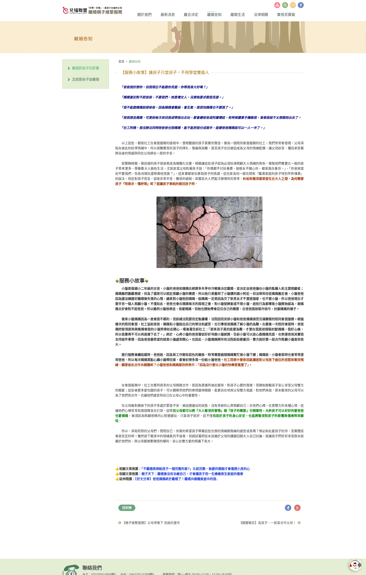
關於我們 (144, 15)
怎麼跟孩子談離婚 (85, 79)
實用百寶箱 (286, 15)
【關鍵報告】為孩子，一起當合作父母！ (268, 523)
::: (60, 4)
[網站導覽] (277, 5)
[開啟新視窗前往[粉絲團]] (301, 5)
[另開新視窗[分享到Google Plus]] (297, 508)
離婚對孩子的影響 (85, 68)
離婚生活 (237, 15)
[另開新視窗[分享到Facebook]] (288, 508)
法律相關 (261, 15)
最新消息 (168, 15)
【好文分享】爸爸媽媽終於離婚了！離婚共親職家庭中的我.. (176, 479)
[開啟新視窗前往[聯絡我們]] (293, 5)
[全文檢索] (285, 5)
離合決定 (191, 15)
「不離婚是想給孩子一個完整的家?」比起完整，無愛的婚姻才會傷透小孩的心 (195, 468)
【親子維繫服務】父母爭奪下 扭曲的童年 (150, 523)
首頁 (121, 61)
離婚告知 (214, 15)
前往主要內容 (12, 4)
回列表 (127, 507)
